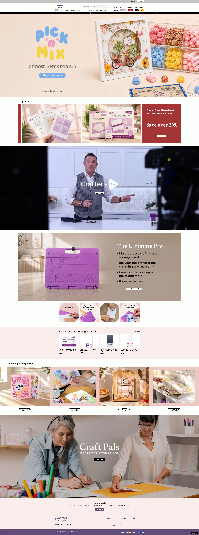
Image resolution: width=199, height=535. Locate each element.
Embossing (73, 10)
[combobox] (96, 6)
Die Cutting (66, 10)
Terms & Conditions (111, 525)
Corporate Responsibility (125, 520)
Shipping (109, 518)
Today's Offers (123, 10)
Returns (108, 520)
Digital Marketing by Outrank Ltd (62, 532)
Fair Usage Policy (123, 523)
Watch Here (99, 193)
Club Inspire (135, 521)
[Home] (63, 519)
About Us (135, 518)
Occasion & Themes (107, 10)
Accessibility (109, 523)
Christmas (130, 10)
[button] (106, 6)
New (56, 10)
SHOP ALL (137, 331)
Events (137, 10)
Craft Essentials (91, 10)
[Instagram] (64, 524)
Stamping (84, 10)
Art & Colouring (99, 10)
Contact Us (141, 1)
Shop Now (161, 136)
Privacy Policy (123, 518)
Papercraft (79, 10)
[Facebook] (61, 524)
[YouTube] (70, 524)
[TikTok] (67, 524)
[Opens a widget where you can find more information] (194, 533)
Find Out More (99, 459)
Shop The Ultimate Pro (133, 288)
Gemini (60, 10)
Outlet (142, 10)
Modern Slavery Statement (125, 521)
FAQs (108, 521)
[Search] (107, 6)
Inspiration (116, 10)
